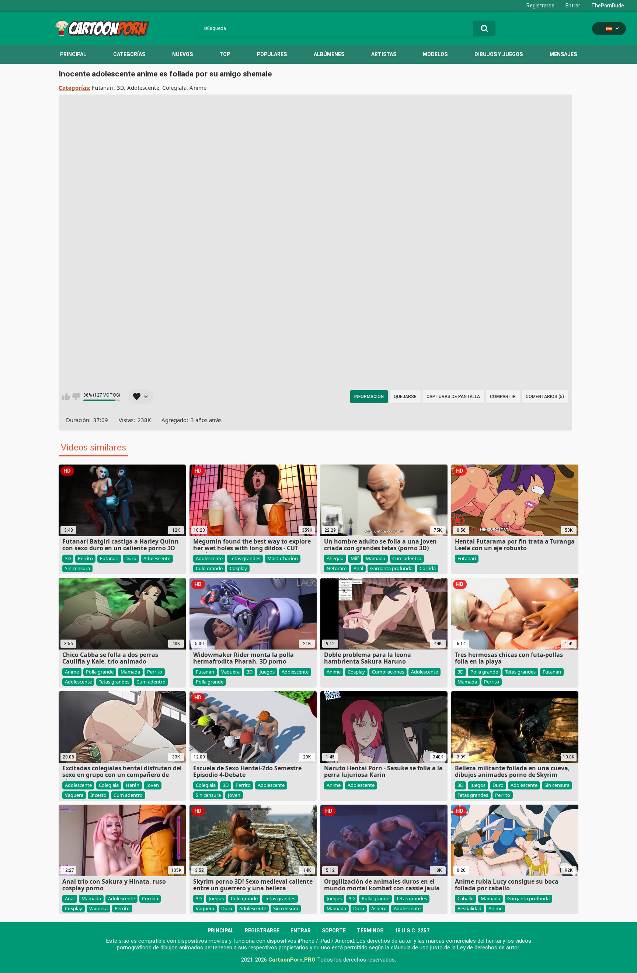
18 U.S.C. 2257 (411, 930)
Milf (355, 558)
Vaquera (230, 671)
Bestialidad (469, 908)
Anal (358, 568)
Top (224, 54)
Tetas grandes (245, 558)
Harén (132, 785)
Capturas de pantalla (453, 396)
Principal (73, 54)
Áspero (379, 908)
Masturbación (282, 558)
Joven (152, 785)
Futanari (103, 87)
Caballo (465, 898)
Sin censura (77, 568)
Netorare (337, 568)
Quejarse (405, 396)
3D (120, 87)
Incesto (98, 795)
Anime (198, 87)
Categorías (129, 54)
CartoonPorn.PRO (292, 959)
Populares (272, 54)
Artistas (383, 54)
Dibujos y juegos (498, 54)
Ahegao (335, 558)
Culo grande (209, 568)
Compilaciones (388, 671)
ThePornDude (607, 5)
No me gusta (76, 396)
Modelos (435, 54)
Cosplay (238, 568)
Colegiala (174, 87)
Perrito (85, 558)
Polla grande (100, 671)
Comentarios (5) (545, 396)
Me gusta (66, 396)
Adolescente (143, 87)
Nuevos (182, 54)
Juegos (267, 671)
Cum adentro (406, 558)
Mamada (375, 558)
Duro (130, 558)
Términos (370, 930)
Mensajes (563, 54)
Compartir (503, 396)
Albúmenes (329, 54)
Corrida (428, 568)
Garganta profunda (391, 568)
